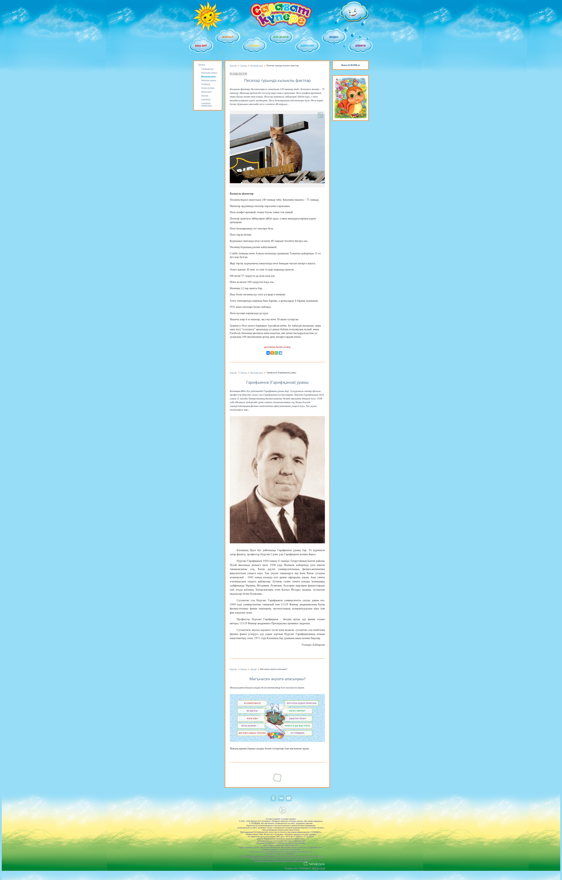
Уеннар (204, 95)
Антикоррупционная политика (267, 861)
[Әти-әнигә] (281, 37)
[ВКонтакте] (268, 353)
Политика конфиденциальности (294, 861)
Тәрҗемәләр (207, 69)
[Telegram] (280, 353)
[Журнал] (228, 37)
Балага (201, 64)
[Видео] (334, 37)
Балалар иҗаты (208, 80)
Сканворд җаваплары (206, 104)
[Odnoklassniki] (273, 801)
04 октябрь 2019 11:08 (238, 74)
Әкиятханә (206, 91)
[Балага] (254, 45)
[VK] (281, 801)
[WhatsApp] (276, 353)
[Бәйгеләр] (307, 45)
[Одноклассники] (272, 353)
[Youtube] (288, 801)
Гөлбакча (205, 84)
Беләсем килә (208, 76)
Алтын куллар (207, 88)
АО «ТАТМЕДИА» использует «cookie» (256, 856)
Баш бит (233, 65)
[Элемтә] (360, 45)
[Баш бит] (201, 45)
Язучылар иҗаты (209, 72)
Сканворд (205, 99)
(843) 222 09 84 (318, 868)
